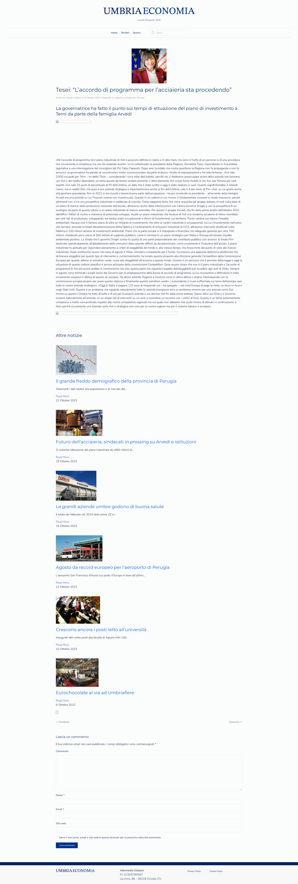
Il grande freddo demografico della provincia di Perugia (116, 381)
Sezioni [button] (137, 32)
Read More (62, 396)
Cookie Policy (216, 871)
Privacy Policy (194, 871)
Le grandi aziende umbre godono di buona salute (110, 506)
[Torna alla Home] (149, 10)
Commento (62, 751)
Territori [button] (125, 32)
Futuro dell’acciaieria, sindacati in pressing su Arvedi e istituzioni (126, 441)
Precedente (64, 722)
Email (60, 809)
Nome (60, 795)
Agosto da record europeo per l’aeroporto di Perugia (113, 567)
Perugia (140, 97)
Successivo (234, 722)
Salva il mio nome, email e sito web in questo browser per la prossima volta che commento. (109, 837)
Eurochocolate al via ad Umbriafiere (95, 692)
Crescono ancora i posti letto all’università (101, 629)
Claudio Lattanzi (73, 97)
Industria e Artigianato (125, 97)
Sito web (61, 823)
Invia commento (66, 845)
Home (114, 32)
